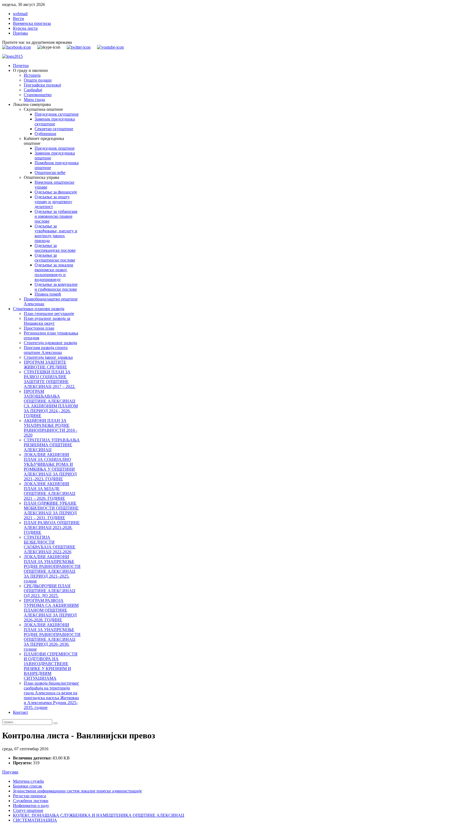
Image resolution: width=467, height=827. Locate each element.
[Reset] (55, 723)
